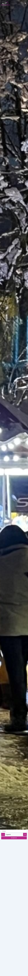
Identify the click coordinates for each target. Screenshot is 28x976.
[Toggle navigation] (25, 3)
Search (14, 838)
